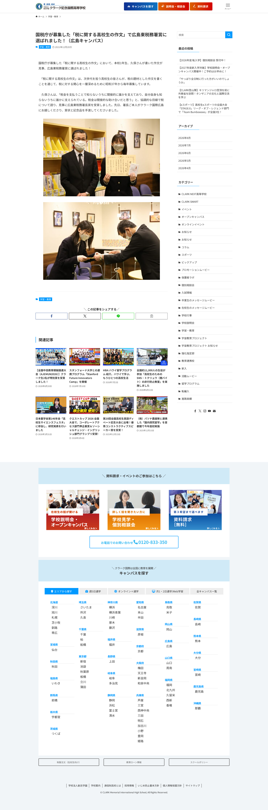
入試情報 (187, 292)
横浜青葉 (115, 612)
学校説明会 (188, 323)
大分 (198, 657)
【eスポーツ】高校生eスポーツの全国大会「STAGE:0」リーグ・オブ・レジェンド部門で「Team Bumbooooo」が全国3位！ (203, 108)
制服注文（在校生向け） (69, 762)
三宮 (140, 705)
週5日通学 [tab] (95, 591)
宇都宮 (56, 717)
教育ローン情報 (133, 762)
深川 (54, 607)
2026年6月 (184, 153)
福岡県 (168, 680)
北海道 (54, 602)
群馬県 (54, 695)
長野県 (111, 656)
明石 (140, 720)
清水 (112, 715)
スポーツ (187, 254)
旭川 (54, 612)
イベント (187, 209)
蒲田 (83, 687)
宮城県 (54, 644)
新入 (184, 368)
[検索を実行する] (228, 34)
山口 (169, 663)
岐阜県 (111, 673)
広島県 (168, 641)
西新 (169, 700)
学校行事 (187, 315)
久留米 (170, 695)
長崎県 (197, 619)
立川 (83, 681)
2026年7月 (184, 145)
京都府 (140, 646)
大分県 (197, 653)
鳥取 (169, 607)
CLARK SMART (190, 201)
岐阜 (112, 678)
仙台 (54, 649)
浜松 (112, 705)
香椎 (169, 705)
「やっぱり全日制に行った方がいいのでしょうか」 (203, 80)
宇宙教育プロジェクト (194, 338)
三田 (140, 715)
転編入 (185, 391)
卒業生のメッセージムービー (198, 300)
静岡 (112, 700)
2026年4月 (184, 168)
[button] (227, 6)
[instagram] (205, 411)
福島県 (54, 678)
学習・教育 (45, 46)
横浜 (112, 607)
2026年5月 (184, 160)
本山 (140, 612)
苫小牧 (56, 622)
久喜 (83, 617)
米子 (169, 612)
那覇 (198, 708)
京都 (140, 651)
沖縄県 (197, 703)
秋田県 (54, 661)
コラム (185, 247)
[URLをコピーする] (152, 316)
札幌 (54, 617)
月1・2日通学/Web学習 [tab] (169, 591)
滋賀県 (140, 629)
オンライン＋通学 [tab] (128, 591)
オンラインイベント (193, 224)
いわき (56, 683)
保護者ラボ (188, 277)
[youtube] (209, 411)
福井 (112, 644)
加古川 (142, 725)
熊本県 (197, 636)
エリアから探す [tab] (63, 591)
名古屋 (142, 607)
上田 (112, 661)
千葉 (83, 634)
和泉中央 (143, 683)
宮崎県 (197, 669)
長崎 (198, 624)
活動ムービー (189, 376)
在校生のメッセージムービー (198, 307)
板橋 (83, 676)
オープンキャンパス (193, 217)
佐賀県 (197, 602)
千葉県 (82, 629)
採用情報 (129, 785)
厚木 (112, 622)
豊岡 (140, 736)
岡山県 (168, 624)
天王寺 (142, 673)
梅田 (140, 668)
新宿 (83, 661)
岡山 (169, 629)
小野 (140, 731)
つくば (56, 733)
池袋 (83, 666)
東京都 (82, 656)
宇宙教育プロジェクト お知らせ (200, 345)
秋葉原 (84, 671)
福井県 (111, 639)
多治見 (113, 683)
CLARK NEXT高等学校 (194, 194)
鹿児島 (199, 691)
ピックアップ (189, 262)
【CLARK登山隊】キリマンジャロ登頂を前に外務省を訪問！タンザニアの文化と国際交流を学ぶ (204, 93)
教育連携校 (188, 361)
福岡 (169, 685)
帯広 (54, 632)
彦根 (140, 634)
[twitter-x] (200, 411)
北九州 (170, 690)
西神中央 (143, 710)
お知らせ (187, 232)
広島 (169, 646)
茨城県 (54, 729)
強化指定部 (188, 353)
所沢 (83, 612)
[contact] (214, 411)
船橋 (83, 644)
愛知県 (140, 602)
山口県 (168, 658)
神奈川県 (113, 602)
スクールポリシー (199, 762)
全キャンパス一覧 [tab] (207, 591)
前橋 (54, 700)
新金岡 (142, 678)
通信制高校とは (112, 785)
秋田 (54, 666)
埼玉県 (82, 602)
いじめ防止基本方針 (148, 785)
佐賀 (198, 607)
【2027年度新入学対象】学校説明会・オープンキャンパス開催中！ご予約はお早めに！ (204, 69)
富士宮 (113, 710)
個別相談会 (188, 285)
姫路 (140, 741)
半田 (140, 617)
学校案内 (95, 785)
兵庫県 (140, 695)
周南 (169, 668)
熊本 (198, 641)
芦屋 (140, 700)
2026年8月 (184, 138)
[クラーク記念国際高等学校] (61, 6)
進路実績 (187, 398)
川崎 (112, 617)
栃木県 (54, 712)
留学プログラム (190, 383)
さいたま (86, 607)
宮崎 (198, 674)
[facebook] (195, 411)
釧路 (54, 627)
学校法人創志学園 (77, 785)
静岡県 (111, 695)
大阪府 (140, 663)
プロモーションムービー (196, 270)
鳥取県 (168, 602)
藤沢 (112, 627)
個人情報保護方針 (172, 785)
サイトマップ (193, 785)
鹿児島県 (198, 686)
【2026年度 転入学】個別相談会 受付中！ (202, 60)
